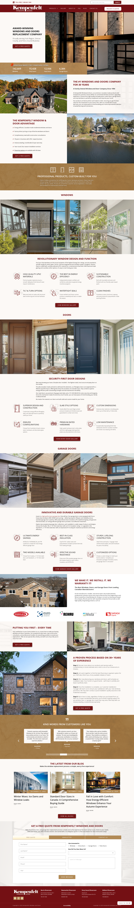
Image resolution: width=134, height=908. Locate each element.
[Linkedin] (22, 898)
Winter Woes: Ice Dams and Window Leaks (28, 798)
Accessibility (67, 905)
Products (52, 8)
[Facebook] (15, 898)
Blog (85, 8)
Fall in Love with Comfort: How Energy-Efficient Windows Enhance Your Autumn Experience (100, 801)
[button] (18, 740)
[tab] (31, 837)
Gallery (63, 8)
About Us (72, 8)
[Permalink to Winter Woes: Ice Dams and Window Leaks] (32, 783)
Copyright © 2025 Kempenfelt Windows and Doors (107, 905)
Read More (17, 803)
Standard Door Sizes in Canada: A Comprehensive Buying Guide (64, 800)
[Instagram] (18, 898)
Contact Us (93, 8)
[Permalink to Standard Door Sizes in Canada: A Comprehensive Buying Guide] (68, 783)
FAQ (79, 8)
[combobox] (102, 2)
